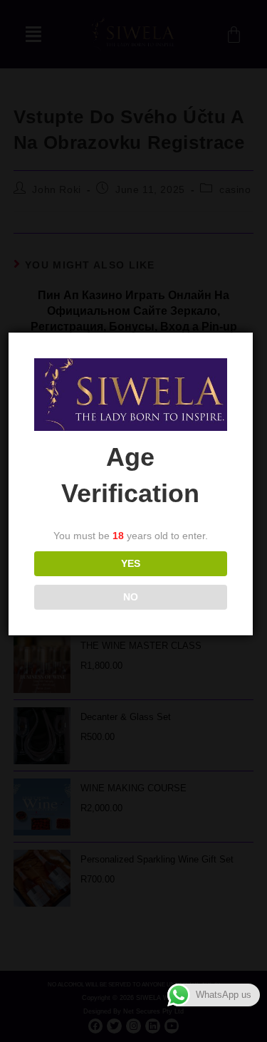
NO (130, 597)
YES (130, 563)
